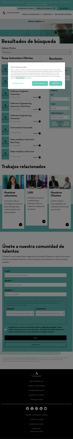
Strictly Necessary (40, 83)
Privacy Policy (27, 78)
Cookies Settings (17, 83)
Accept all (55, 83)
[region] (36, 75)
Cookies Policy (20, 78)
